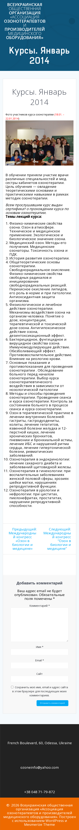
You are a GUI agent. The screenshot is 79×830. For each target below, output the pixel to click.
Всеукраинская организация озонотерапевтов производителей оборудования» (25, 21)
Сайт (39, 674)
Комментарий (39, 605)
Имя (39, 647)
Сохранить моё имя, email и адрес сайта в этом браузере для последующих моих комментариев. (40, 691)
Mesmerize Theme (39, 824)
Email (39, 660)
